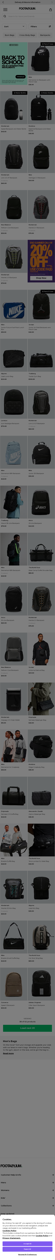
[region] (27, 1237)
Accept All (27, 1244)
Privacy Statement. (12, 1238)
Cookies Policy (9, 1231)
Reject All (27, 1249)
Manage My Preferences (27, 1254)
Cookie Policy (42, 1236)
